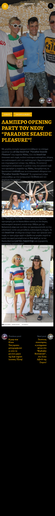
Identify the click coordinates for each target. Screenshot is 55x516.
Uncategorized (22, 114)
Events (7, 114)
